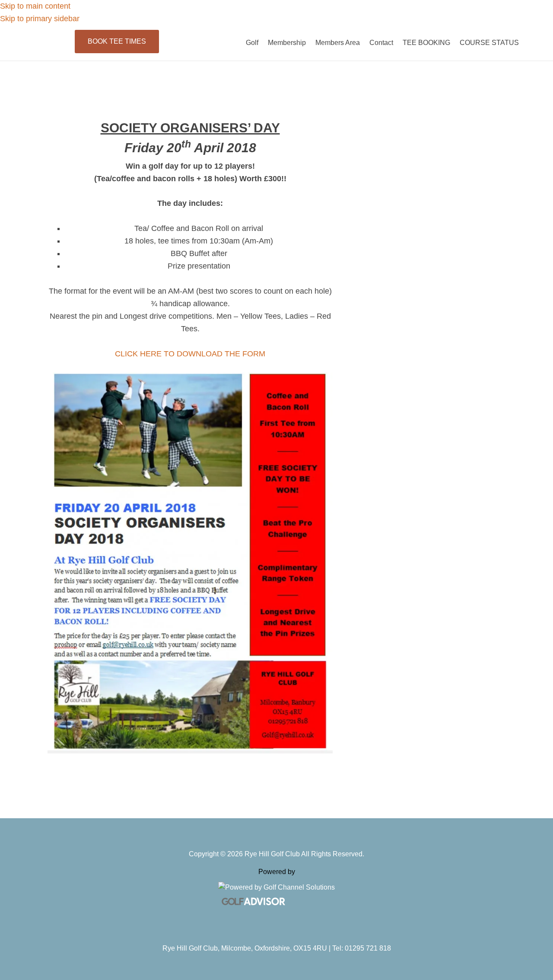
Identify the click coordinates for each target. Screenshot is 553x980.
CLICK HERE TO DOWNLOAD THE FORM (190, 353)
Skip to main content (35, 6)
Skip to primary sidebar (39, 18)
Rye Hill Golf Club (93, 46)
